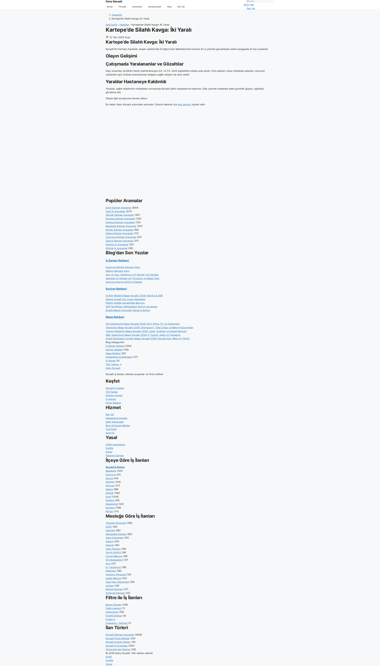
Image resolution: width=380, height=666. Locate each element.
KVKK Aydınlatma (115, 444)
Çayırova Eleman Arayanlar (121, 237)
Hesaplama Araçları (117, 418)
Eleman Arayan (114, 395)
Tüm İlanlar (112, 391)
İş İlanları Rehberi (117, 260)
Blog (169, 6)
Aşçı (108, 563)
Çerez (109, 451)
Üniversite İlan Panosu (118, 649)
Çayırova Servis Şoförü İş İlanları (124, 281)
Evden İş (110, 619)
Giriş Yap (249, 4)
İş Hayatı (110, 360)
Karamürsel (112, 503)
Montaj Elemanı (114, 589)
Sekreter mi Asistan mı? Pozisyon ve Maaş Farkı (132, 278)
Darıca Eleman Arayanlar (119, 240)
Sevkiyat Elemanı (115, 592)
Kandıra (110, 500)
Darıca (109, 478)
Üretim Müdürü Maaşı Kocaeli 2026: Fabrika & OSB (134, 295)
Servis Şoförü (113, 552)
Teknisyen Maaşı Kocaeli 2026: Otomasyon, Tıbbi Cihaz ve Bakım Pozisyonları (149, 327)
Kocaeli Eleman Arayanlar (120, 634)
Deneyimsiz (112, 611)
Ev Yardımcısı (113, 567)
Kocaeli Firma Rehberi (118, 638)
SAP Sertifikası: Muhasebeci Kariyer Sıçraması (131, 306)
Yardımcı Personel (116, 574)
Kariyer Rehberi (116, 289)
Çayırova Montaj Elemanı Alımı (123, 267)
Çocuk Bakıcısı (114, 556)
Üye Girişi (111, 429)
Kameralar (137, 6)
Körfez (109, 511)
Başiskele (111, 470)
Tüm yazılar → (114, 364)
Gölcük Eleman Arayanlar (120, 214)
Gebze (109, 489)
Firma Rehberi (113, 402)
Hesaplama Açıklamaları (119, 356)
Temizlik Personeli (116, 522)
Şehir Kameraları (115, 421)
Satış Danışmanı (115, 537)
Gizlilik (109, 448)
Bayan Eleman (113, 604)
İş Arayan (111, 399)
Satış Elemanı (113, 548)
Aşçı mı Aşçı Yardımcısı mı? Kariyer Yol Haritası (132, 274)
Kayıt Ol (110, 432)
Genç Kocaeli (113, 368)
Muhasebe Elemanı (116, 534)
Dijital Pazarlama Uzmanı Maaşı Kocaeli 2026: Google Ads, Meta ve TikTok (148, 338)
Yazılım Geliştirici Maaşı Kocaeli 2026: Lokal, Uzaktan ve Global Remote (146, 331)
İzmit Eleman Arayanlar (119, 207)
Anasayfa (117, 14)
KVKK (109, 656)
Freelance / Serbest (117, 623)
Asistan (110, 585)
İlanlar (110, 6)
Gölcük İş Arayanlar (117, 248)
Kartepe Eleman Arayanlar (120, 218)
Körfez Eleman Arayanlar (119, 229)
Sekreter (110, 530)
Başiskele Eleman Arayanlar (121, 226)
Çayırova (111, 474)
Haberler (124, 24)
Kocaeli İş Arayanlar (117, 645)
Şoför (109, 526)
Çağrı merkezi (113, 608)
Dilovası (110, 485)
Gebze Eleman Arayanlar (119, 233)
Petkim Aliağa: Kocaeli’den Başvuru (125, 302)
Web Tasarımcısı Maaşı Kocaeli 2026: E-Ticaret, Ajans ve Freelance (143, 334)
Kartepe (110, 507)
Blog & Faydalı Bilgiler (118, 425)
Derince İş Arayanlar (117, 244)
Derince (110, 481)
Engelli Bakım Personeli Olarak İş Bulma (128, 310)
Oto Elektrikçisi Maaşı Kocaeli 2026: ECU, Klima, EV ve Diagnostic (143, 323)
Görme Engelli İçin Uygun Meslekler (125, 299)
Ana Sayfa (111, 24)
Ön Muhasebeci (114, 559)
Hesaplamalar (154, 6)
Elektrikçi (111, 570)
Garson (110, 541)
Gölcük (110, 492)
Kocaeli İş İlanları (115, 388)
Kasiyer (110, 545)
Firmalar (122, 6)
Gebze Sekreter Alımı (117, 270)
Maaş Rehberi (115, 317)
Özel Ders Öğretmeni (117, 581)
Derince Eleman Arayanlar (120, 222)
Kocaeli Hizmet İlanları (118, 641)
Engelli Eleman (114, 615)
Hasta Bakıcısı (113, 578)
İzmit (108, 496)
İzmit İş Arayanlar (115, 211)
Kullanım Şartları (115, 455)
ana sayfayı (184, 104)
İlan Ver (181, 6)
